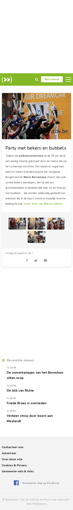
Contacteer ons (12, 447)
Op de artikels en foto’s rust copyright (45, 499)
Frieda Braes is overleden (27, 403)
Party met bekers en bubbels (35, 148)
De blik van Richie (20, 390)
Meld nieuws (51, 79)
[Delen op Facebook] (27, 258)
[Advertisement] (36, 36)
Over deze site (12, 459)
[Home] (6, 79)
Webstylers (39, 504)
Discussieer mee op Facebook (40, 483)
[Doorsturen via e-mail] (45, 258)
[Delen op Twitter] (35, 258)
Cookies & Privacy (14, 465)
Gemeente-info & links (18, 471)
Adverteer (9, 453)
